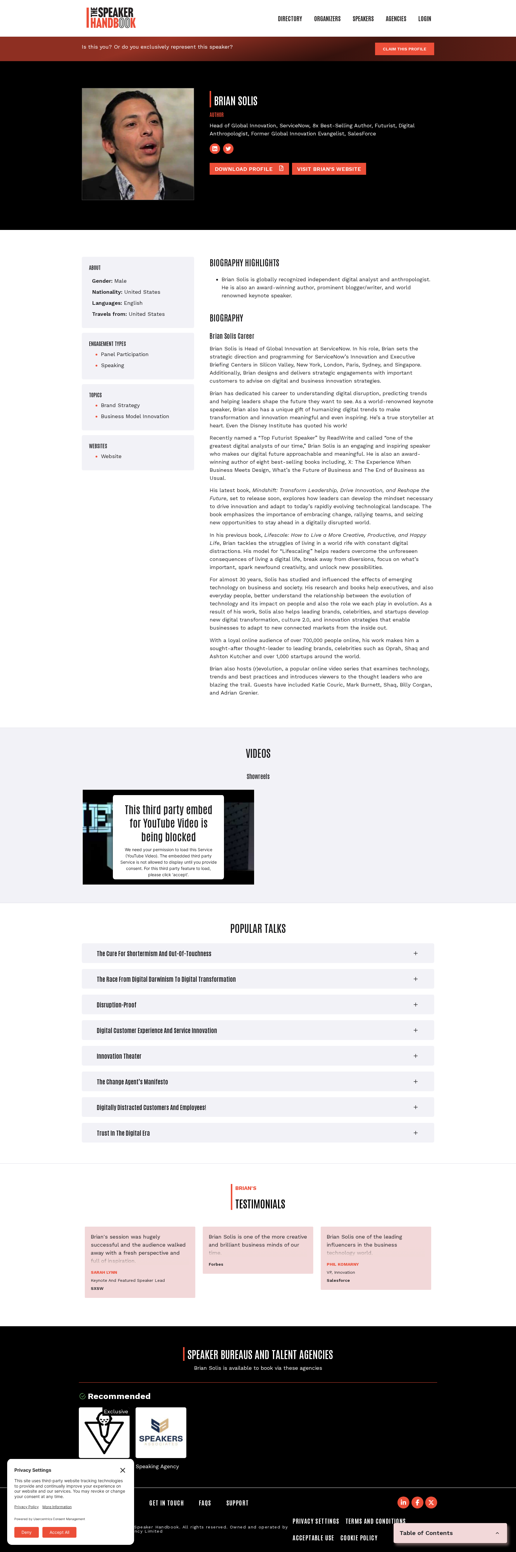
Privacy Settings (316, 1521)
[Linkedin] (403, 1502)
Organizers (327, 18)
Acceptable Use (313, 1537)
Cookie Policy (359, 1537)
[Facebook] (417, 1502)
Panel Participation (125, 354)
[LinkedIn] (215, 148)
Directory (290, 18)
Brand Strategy (120, 405)
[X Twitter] (431, 1502)
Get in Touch (166, 1502)
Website (111, 456)
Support (237, 1502)
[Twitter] (228, 148)
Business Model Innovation (135, 416)
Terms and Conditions (375, 1521)
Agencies (396, 18)
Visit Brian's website (329, 169)
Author (217, 114)
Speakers (363, 18)
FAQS (205, 1502)
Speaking (112, 365)
